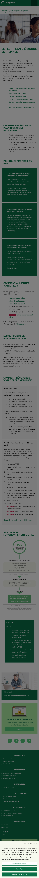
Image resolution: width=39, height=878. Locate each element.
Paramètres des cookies (19, 863)
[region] (19, 859)
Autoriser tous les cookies (19, 874)
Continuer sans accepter (29, 843)
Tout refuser (19, 869)
